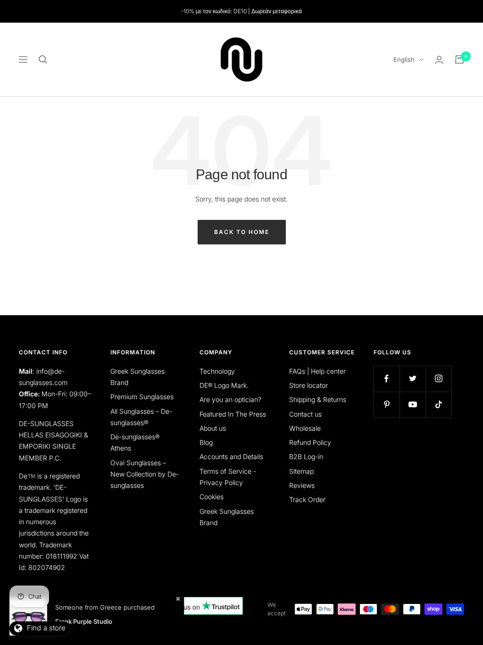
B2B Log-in (306, 456)
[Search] (43, 59)
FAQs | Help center (317, 371)
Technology (217, 371)
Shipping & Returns (317, 399)
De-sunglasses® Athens (134, 442)
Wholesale (305, 428)
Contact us (305, 414)
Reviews (302, 485)
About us (213, 428)
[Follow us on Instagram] (438, 379)
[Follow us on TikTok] (438, 405)
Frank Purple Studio (83, 621)
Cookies (212, 497)
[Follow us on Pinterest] (387, 405)
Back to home (241, 231)
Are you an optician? (230, 399)
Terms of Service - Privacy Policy (228, 476)
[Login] (439, 60)
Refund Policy (310, 442)
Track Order (307, 499)
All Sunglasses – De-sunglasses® (141, 417)
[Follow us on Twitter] (412, 379)
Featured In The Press (233, 414)
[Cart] (459, 59)
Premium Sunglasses (142, 397)
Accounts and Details (231, 456)
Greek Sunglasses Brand (137, 376)
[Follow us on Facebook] (387, 379)
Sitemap (301, 471)
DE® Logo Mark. (224, 385)
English (404, 59)
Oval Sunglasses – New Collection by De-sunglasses (144, 474)
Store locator (308, 385)
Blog (206, 442)
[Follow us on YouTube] (412, 405)
